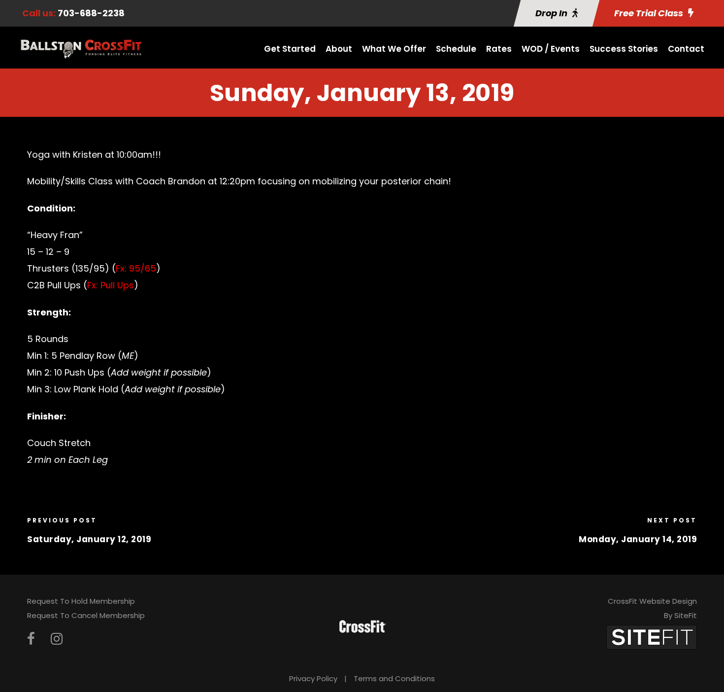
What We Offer (394, 49)
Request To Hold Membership (81, 601)
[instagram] (57, 639)
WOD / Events (551, 49)
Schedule (456, 49)
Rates (499, 49)
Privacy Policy (313, 678)
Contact (686, 49)
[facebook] (31, 639)
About (339, 49)
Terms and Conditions (394, 678)
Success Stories (624, 49)
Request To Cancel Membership (86, 615)
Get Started (290, 49)
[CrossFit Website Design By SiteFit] (651, 636)
